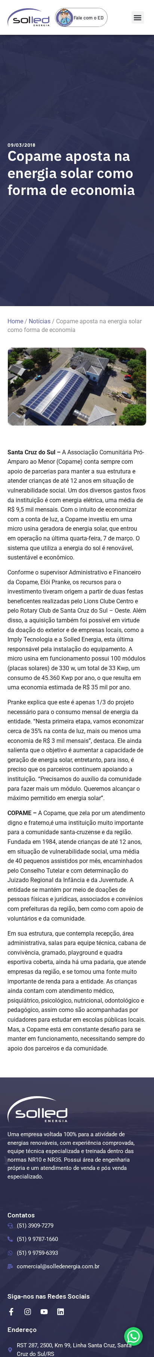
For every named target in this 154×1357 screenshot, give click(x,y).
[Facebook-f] (11, 1311)
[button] (138, 17)
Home (15, 321)
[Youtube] (44, 1311)
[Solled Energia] (37, 1109)
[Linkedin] (60, 1311)
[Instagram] (27, 1311)
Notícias (39, 321)
